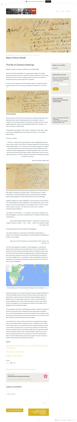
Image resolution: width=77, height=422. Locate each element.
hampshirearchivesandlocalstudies (23, 55)
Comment (45, 402)
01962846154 (56, 119)
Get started (48, 1)
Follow (55, 89)
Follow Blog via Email (59, 75)
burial (28, 369)
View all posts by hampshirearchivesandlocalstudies (20, 379)
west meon (33, 369)
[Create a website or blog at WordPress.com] (38, 419)
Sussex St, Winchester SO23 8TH (61, 118)
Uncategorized (36, 55)
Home (57, 11)
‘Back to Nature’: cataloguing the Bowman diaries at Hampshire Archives (38, 412)
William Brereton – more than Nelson (15, 352)
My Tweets (55, 68)
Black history (13, 369)
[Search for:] (75, 5)
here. (7, 87)
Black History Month (15, 410)
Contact (68, 11)
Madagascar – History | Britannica (14, 356)
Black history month (22, 369)
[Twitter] (5, 4)
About (62, 11)
